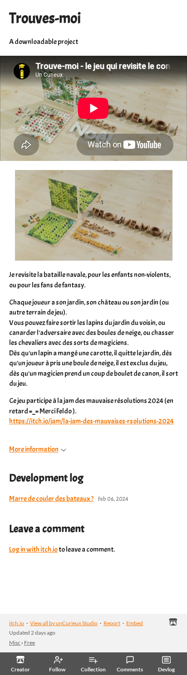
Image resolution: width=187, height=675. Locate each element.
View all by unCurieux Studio (64, 623)
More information (34, 449)
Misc (14, 642)
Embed (134, 623)
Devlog (166, 669)
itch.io (16, 623)
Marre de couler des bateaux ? (51, 498)
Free (29, 642)
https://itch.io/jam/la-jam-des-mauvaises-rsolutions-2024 (91, 421)
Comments (130, 669)
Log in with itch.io (33, 549)
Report (111, 623)
